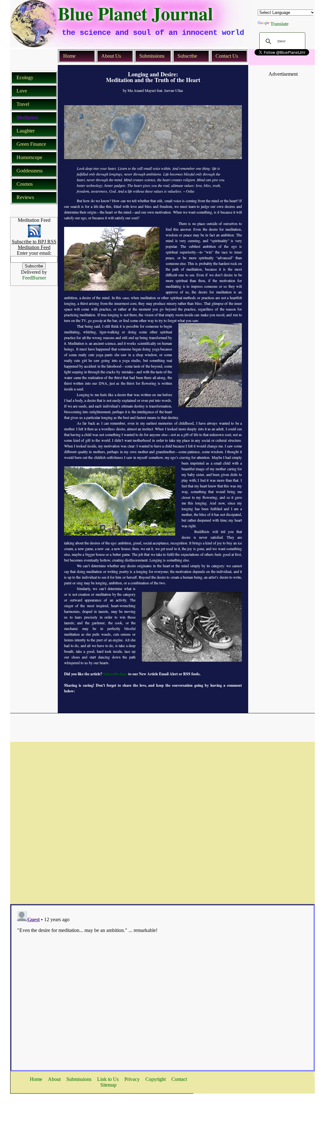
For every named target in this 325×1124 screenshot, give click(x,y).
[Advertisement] (283, 91)
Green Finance (31, 144)
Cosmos (25, 184)
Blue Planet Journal (135, 13)
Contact (179, 1079)
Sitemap (108, 1085)
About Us (111, 56)
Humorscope (29, 157)
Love (22, 90)
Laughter (26, 130)
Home (69, 56)
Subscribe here (114, 674)
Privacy (132, 1079)
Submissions (151, 56)
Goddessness (30, 170)
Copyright (155, 1079)
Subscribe (187, 56)
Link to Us (108, 1079)
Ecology (25, 77)
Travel (23, 104)
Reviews (25, 197)
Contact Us (227, 56)
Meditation (27, 117)
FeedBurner (34, 277)
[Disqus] (162, 821)
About (54, 1079)
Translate (279, 24)
